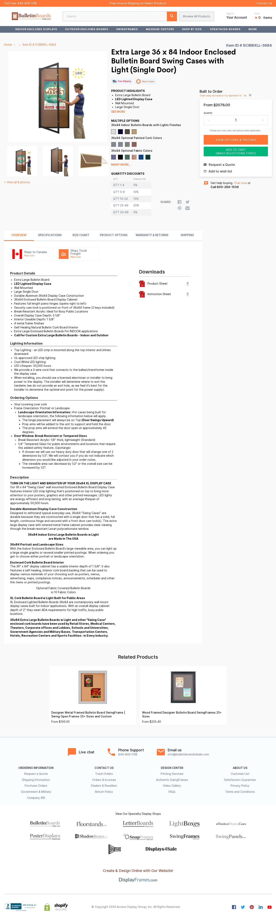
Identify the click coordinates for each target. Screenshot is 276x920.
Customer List (240, 773)
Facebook (234, 907)
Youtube (269, 907)
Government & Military (36, 791)
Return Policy (104, 791)
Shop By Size (192, 29)
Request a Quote (36, 773)
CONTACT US (104, 768)
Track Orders (104, 773)
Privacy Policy (240, 785)
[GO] (172, 16)
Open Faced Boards (225, 29)
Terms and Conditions (240, 791)
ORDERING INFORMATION (36, 768)
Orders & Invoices (104, 779)
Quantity (208, 113)
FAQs (172, 791)
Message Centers (160, 29)
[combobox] (120, 16)
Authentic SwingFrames (172, 779)
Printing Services (172, 773)
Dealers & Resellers (104, 785)
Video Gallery (172, 785)
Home (8, 44)
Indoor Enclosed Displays (36, 29)
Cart (256, 13)
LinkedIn (260, 907)
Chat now (240, 183)
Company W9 (36, 797)
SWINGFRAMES (127, 29)
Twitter (242, 907)
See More (118, 111)
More (253, 29)
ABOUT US (240, 768)
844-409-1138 (27, 3)
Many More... (121, 164)
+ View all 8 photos (17, 182)
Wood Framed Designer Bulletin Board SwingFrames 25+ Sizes (182, 714)
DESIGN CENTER (172, 768)
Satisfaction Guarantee (240, 779)
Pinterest (251, 907)
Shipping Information (36, 779)
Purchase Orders (36, 785)
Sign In (230, 13)
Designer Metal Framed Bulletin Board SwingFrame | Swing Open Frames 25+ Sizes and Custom (88, 714)
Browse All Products (196, 16)
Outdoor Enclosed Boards (86, 29)
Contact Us (264, 3)
